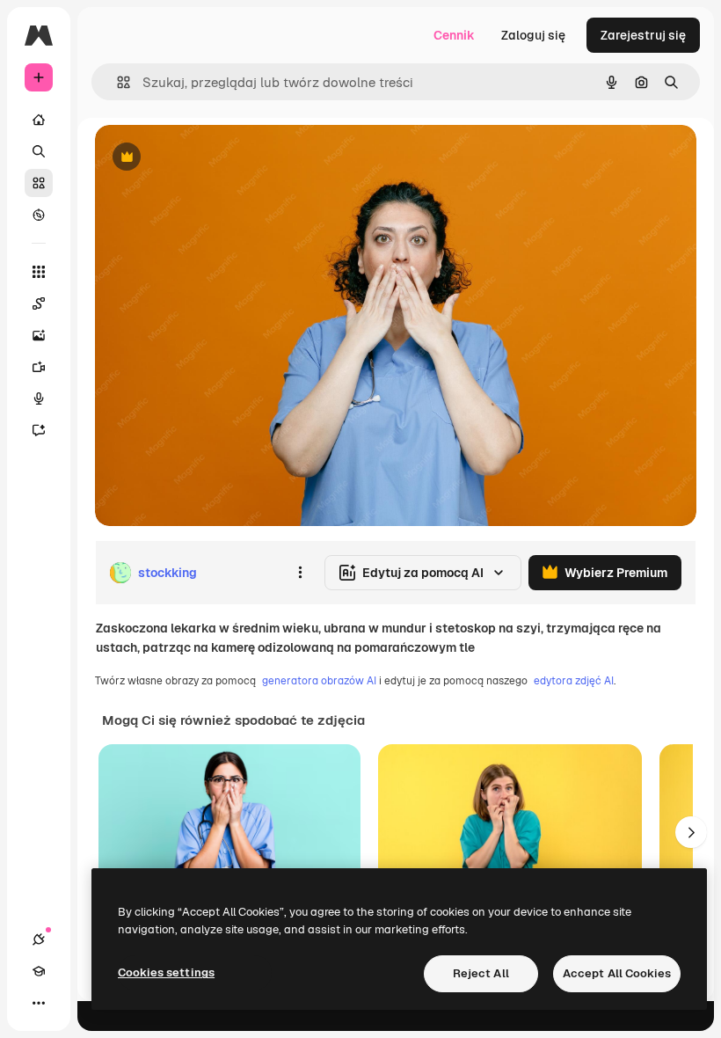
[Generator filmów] (39, 367)
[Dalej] (691, 832)
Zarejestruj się (643, 35)
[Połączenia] (39, 939)
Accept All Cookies (617, 973)
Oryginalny (216, 158)
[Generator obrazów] (39, 335)
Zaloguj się (533, 35)
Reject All (481, 973)
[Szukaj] (39, 151)
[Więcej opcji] (299, 572)
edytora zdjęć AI (574, 681)
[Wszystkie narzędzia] (39, 272)
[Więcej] (39, 1003)
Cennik (454, 35)
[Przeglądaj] (39, 215)
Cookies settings (166, 972)
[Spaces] (39, 303)
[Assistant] (39, 430)
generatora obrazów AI (319, 681)
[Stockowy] (39, 183)
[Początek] (39, 120)
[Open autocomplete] (116, 82)
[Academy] (39, 971)
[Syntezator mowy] (39, 398)
